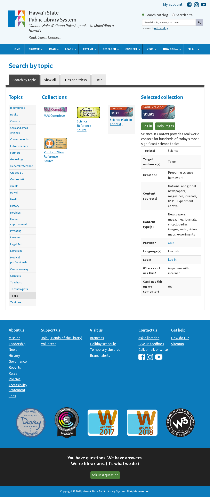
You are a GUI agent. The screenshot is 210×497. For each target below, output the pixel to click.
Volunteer (48, 343)
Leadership (17, 343)
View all (50, 80)
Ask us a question (105, 475)
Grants (14, 186)
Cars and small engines (19, 130)
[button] (16, 49)
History (14, 206)
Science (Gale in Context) (121, 121)
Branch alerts (100, 355)
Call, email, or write (153, 349)
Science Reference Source (84, 125)
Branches (97, 338)
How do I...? (180, 338)
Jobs (12, 396)
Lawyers (15, 237)
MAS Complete (54, 115)
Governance (18, 361)
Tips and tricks (75, 80)
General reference (21, 166)
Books (14, 114)
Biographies (17, 108)
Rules (13, 373)
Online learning (19, 269)
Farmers (15, 153)
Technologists (19, 289)
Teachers (16, 282)
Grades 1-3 (17, 173)
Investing (16, 231)
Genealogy (17, 159)
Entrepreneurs (19, 146)
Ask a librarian (148, 338)
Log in (147, 126)
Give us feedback (151, 343)
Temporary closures (105, 349)
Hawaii (14, 192)
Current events (19, 139)
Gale (171, 243)
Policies (15, 379)
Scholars (15, 276)
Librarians (16, 251)
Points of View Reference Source (54, 156)
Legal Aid (16, 244)
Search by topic (24, 80)
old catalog (161, 28)
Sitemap (177, 343)
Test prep (16, 302)
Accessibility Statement (18, 388)
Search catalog (156, 15)
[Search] (199, 22)
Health (14, 199)
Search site (184, 15)
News (13, 349)
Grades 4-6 (17, 179)
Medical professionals (18, 260)
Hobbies (15, 213)
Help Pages (165, 126)
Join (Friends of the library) (61, 338)
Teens (14, 296)
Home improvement (18, 221)
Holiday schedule (103, 343)
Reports (15, 367)
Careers (15, 121)
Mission (14, 338)
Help (98, 80)
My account (173, 4)
